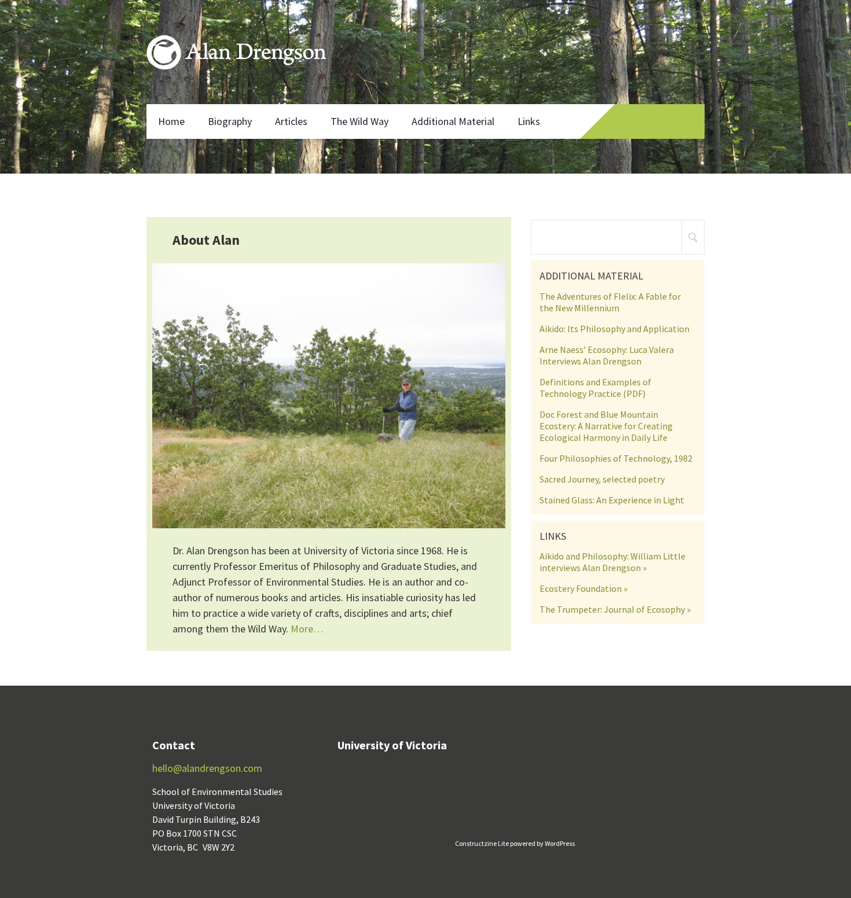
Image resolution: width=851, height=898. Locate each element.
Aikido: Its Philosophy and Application (614, 328)
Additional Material (453, 121)
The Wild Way (359, 121)
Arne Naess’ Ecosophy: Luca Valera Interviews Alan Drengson (607, 355)
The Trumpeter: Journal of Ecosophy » (615, 609)
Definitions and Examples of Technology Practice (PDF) (595, 387)
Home (171, 121)
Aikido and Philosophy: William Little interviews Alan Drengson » (612, 561)
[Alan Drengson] (236, 52)
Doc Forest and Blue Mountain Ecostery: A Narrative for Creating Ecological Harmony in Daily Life (606, 425)
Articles (291, 121)
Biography (230, 121)
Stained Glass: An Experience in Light (612, 500)
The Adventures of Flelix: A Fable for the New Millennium (610, 302)
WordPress (559, 843)
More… (307, 628)
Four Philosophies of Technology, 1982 (616, 458)
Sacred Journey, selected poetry (602, 479)
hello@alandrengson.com (207, 768)
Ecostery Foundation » (584, 588)
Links (529, 121)
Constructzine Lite (482, 843)
